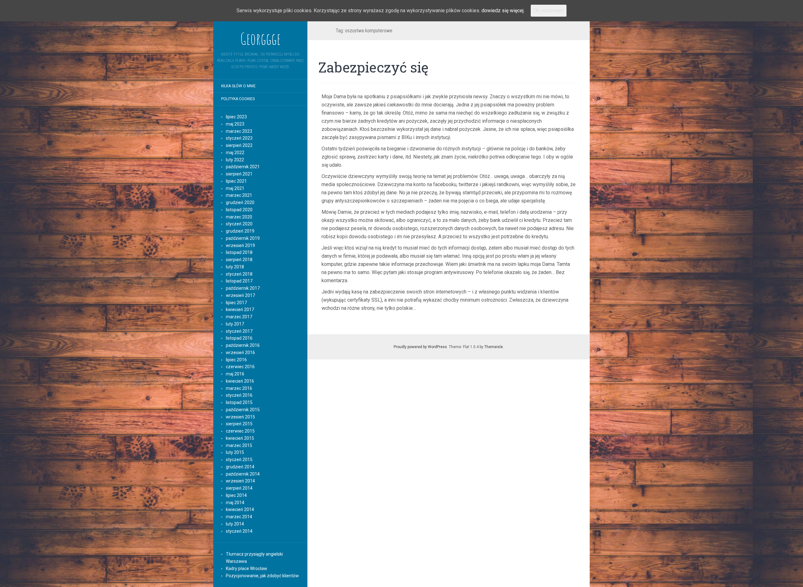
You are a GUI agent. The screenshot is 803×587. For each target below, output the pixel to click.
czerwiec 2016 (240, 366)
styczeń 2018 (239, 274)
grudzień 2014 (240, 466)
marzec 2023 (239, 131)
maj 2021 (235, 188)
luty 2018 (235, 266)
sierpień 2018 (239, 259)
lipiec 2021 (236, 181)
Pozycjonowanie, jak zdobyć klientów (262, 575)
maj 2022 (235, 152)
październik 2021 (243, 166)
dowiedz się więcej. (502, 10)
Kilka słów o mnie (238, 86)
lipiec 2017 (236, 302)
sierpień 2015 (239, 423)
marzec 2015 (239, 445)
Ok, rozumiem (549, 10)
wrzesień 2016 (240, 352)
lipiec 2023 (236, 116)
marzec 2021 (239, 195)
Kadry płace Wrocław (246, 568)
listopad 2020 (239, 209)
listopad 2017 (239, 280)
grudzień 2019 (240, 231)
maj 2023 (235, 124)
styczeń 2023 (239, 138)
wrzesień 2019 (240, 245)
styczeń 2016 (239, 395)
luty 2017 (235, 323)
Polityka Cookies (238, 99)
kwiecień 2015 (240, 438)
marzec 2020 (239, 216)
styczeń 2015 (239, 459)
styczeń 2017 (239, 331)
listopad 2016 (239, 338)
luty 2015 (235, 452)
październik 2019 (243, 238)
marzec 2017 (239, 316)
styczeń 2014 (239, 531)
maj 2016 (235, 373)
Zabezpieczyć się (373, 67)
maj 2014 (235, 502)
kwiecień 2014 (240, 509)
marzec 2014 (239, 516)
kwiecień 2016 (240, 381)
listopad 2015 (239, 402)
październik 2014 (243, 474)
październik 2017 (243, 288)
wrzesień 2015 (240, 416)
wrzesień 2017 (240, 295)
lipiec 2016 (236, 359)
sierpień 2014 (239, 488)
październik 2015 (243, 409)
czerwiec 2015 (240, 431)
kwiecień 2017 (240, 309)
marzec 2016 (239, 388)
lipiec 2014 (236, 495)
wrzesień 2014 (240, 480)
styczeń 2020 (239, 223)
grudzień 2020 (240, 202)
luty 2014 (235, 523)
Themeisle (493, 347)
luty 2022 (235, 159)
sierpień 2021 (239, 173)
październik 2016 (243, 345)
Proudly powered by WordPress (420, 347)
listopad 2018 (239, 252)
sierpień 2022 (239, 145)
